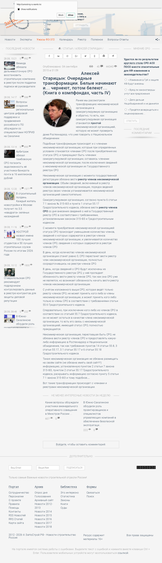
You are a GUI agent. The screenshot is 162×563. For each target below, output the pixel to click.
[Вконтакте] (58, 56)
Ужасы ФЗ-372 (46, 39)
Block (61, 15)
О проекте (15, 500)
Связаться (93, 492)
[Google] (76, 56)
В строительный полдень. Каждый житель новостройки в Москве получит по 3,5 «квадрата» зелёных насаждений (20, 205)
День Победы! (118, 14)
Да (48, 29)
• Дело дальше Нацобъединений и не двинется (141, 102)
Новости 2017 (43, 522)
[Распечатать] (104, 56)
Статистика (68, 496)
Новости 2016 (43, 519)
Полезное (97, 39)
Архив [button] (39, 486)
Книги (64, 503)
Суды (64, 507)
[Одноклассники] (94, 56)
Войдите (61, 444)
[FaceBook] (49, 56)
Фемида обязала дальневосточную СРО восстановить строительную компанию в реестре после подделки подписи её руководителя (20, 75)
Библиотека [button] (69, 486)
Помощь (14, 507)
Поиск (90, 496)
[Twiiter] (85, 56)
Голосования (43, 496)
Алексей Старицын (88, 48)
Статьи (68, 48)
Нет (49, 24)
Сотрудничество (19, 492)
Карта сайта (16, 522)
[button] (157, 40)
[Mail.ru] (67, 56)
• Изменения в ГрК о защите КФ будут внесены (141, 82)
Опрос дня (41, 492)
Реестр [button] (82, 39)
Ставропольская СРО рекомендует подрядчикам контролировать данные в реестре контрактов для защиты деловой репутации (20, 289)
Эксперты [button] (26, 39)
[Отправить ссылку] (113, 56)
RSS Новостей (17, 515)
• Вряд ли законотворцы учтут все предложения (139, 92)
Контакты (15, 511)
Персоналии (16, 496)
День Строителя (123, 22)
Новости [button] (10, 39)
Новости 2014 (43, 511)
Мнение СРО (142, 48)
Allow (70, 15)
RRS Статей (16, 519)
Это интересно (70, 492)
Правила (14, 503)
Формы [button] (92, 486)
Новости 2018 (43, 526)
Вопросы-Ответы (118, 39)
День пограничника (121, 18)
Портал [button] (14, 486)
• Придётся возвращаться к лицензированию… (141, 112)
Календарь (66, 39)
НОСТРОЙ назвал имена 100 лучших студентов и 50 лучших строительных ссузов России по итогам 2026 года (19, 243)
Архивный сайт (44, 500)
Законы (65, 500)
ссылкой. (123, 552)
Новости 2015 (43, 515)
